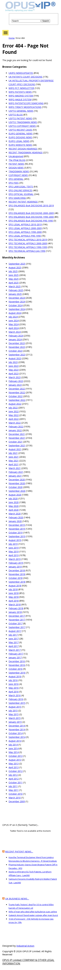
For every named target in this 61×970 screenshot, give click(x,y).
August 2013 (15, 759)
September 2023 (17, 354)
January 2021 (15, 475)
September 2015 (17, 702)
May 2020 (14, 506)
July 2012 (13, 774)
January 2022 (15, 430)
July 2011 (13, 786)
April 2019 (14, 555)
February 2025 (16, 290)
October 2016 (16, 668)
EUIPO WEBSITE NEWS (20, 144)
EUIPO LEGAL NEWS (19, 141)
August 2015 (15, 706)
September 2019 (17, 536)
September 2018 (17, 581)
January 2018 (15, 612)
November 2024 (17, 301)
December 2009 (17, 801)
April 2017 (14, 646)
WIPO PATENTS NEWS (20, 91)
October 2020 (16, 487)
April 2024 (14, 328)
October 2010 (16, 793)
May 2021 (14, 460)
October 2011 (16, 782)
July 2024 (13, 316)
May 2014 (14, 752)
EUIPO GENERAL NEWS (21, 133)
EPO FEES (14, 182)
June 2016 (14, 684)
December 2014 (17, 725)
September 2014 (17, 737)
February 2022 (16, 426)
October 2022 (16, 396)
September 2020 (17, 490)
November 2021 (17, 437)
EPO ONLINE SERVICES (20, 190)
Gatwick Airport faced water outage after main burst (33, 915)
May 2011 (14, 790)
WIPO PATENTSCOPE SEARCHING (26, 103)
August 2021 (15, 449)
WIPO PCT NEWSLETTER (21, 88)
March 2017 (15, 649)
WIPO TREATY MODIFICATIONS (25, 107)
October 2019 (16, 532)
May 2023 (14, 369)
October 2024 (16, 305)
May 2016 (14, 687)
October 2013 (16, 755)
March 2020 (15, 513)
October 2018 (16, 578)
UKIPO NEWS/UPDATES (21, 72)
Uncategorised (16, 156)
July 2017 (13, 634)
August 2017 (15, 631)
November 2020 (17, 483)
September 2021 (17, 445)
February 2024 (16, 335)
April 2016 (14, 691)
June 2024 (14, 320)
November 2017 (17, 619)
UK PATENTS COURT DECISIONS (25, 76)
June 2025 (14, 275)
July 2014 (13, 744)
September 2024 (17, 309)
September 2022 (17, 400)
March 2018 (15, 604)
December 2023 (17, 343)
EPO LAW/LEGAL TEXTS (21, 186)
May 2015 (14, 714)
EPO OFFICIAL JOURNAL (21, 194)
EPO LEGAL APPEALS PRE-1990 (25, 235)
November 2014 (17, 729)
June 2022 (14, 411)
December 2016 (17, 661)
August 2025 (15, 267)
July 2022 (13, 407)
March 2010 (15, 797)
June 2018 (14, 593)
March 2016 (15, 695)
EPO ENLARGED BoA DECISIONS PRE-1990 (31, 220)
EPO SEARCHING (17, 197)
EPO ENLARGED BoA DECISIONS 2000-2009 (31, 213)
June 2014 (14, 748)
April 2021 (14, 464)
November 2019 (17, 528)
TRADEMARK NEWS (19, 171)
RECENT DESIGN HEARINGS (23, 148)
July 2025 (13, 271)
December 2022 (17, 388)
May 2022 (14, 415)
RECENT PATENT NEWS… (19, 851)
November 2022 (17, 392)
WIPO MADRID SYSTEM (21, 95)
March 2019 (15, 559)
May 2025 (14, 278)
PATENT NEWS (16, 163)
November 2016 (17, 665)
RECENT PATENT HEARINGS (23, 201)
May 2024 (14, 324)
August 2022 (15, 403)
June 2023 (14, 365)
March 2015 (15, 718)
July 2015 (13, 710)
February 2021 (16, 471)
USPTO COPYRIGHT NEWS (22, 125)
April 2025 (14, 282)
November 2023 (17, 347)
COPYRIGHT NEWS (18, 175)
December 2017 (17, 615)
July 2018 (13, 589)
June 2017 (14, 638)
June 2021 (14, 456)
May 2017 (14, 642)
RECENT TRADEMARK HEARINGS (26, 152)
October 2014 (16, 733)
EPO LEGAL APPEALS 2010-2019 (25, 224)
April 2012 (14, 778)
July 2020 (13, 498)
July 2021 (13, 453)
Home (11, 38)
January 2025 (15, 294)
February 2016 (16, 699)
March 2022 (15, 422)
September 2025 (17, 263)
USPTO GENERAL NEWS (21, 110)
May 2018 (14, 596)
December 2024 (17, 297)
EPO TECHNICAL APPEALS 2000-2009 (28, 243)
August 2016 (15, 676)
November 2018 (17, 574)
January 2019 (15, 566)
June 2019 (14, 547)
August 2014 (15, 740)
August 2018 (15, 585)
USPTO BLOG (16, 114)
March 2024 (15, 331)
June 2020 (14, 502)
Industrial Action (25, 945)
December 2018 (17, 570)
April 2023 (14, 373)
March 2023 (15, 377)
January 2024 (15, 339)
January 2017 (15, 657)
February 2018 (16, 608)
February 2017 (16, 653)
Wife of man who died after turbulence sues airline (33, 911)
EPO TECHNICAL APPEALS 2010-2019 (28, 239)
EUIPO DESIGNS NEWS (20, 137)
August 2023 (15, 358)
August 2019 (15, 540)
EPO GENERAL (16, 178)
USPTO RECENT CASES (20, 129)
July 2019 (13, 543)
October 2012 (16, 771)
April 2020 (14, 509)
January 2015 (15, 721)
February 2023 (16, 381)
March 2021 (15, 468)
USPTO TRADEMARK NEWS (23, 122)
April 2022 (14, 418)
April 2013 (14, 767)
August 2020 (15, 494)
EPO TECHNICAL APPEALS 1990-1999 (28, 247)
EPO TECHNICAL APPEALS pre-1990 (27, 250)
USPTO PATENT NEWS (20, 118)
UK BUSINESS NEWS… (17, 898)
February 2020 (16, 517)
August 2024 (15, 312)
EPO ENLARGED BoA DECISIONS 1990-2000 (31, 216)
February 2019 (16, 562)
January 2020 (15, 521)
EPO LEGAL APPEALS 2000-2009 (25, 228)
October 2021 (16, 441)
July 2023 (13, 362)
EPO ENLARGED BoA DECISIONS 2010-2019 (31, 205)
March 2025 (15, 286)
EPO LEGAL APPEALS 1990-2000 (25, 232)
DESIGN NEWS (16, 167)
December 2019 (17, 524)
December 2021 (17, 434)
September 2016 (17, 672)
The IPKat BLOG (17, 160)
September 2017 (17, 627)
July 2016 (13, 680)
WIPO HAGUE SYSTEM (20, 99)
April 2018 (14, 600)
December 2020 (17, 479)
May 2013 (14, 763)
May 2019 (14, 551)
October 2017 (16, 623)
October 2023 (16, 350)
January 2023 (15, 384)
